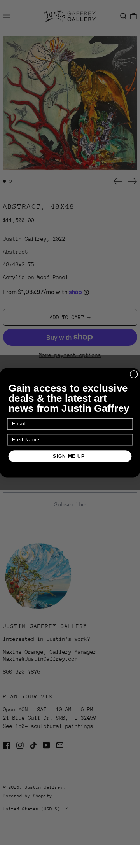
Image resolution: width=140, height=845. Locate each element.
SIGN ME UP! (70, 455)
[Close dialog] (134, 374)
